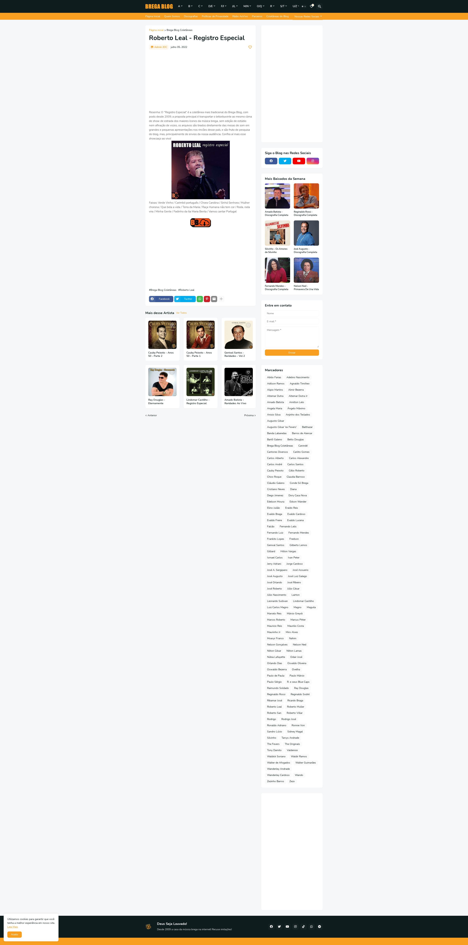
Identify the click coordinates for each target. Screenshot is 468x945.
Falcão (270, 526)
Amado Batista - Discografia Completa (276, 213)
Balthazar (307, 427)
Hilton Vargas (288, 551)
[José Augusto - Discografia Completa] (306, 233)
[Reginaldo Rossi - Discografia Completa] (306, 196)
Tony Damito (274, 750)
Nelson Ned (299, 644)
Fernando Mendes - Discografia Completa (276, 288)
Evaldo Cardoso (296, 514)
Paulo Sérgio (274, 682)
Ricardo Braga (295, 700)
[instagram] (313, 161)
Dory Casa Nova (297, 495)
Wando (299, 775)
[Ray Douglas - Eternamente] (162, 382)
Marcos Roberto (276, 619)
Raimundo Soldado (278, 688)
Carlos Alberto (275, 458)
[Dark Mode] (304, 6)
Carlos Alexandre (299, 458)
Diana (293, 489)
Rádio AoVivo (240, 16)
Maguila (311, 607)
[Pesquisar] (319, 6)
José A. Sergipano (277, 570)
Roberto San (274, 713)
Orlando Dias (274, 663)
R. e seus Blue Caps (298, 682)
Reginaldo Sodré (300, 694)
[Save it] (250, 47)
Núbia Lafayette (276, 657)
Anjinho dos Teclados (298, 414)
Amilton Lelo (296, 402)
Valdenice (292, 750)
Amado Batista (275, 402)
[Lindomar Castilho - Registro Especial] (200, 382)
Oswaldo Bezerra (277, 669)
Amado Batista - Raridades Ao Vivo (235, 401)
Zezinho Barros (275, 781)
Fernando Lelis (288, 526)
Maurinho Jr (273, 632)
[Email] (214, 299)
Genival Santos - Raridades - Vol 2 (234, 354)
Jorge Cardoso (294, 564)
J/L (233, 6)
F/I (222, 6)
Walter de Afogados (278, 762)
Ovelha (296, 669)
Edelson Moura (275, 501)
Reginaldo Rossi (276, 694)
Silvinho (271, 738)
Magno (297, 607)
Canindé (302, 445)
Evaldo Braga (274, 514)
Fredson (294, 539)
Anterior (152, 415)
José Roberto (274, 588)
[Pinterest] (207, 299)
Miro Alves (292, 632)
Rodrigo (271, 719)
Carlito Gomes (301, 452)
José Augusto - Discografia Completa (305, 250)
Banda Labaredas (277, 433)
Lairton (296, 595)
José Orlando (274, 582)
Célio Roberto (296, 470)
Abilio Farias (274, 377)
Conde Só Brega (299, 483)
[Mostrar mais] (221, 299)
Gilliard (271, 551)
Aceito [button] (14, 934)
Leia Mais (12, 927)
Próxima (249, 415)
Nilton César (274, 651)
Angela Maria (274, 408)
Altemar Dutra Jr (298, 396)
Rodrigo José (288, 719)
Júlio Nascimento (276, 595)
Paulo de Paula (275, 675)
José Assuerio (300, 570)
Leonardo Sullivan (277, 601)
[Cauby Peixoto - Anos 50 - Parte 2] (162, 335)
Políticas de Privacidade (215, 16)
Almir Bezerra (296, 390)
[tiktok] (303, 927)
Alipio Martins (275, 390)
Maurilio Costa (295, 626)
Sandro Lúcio (274, 731)
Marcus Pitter (298, 619)
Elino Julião (273, 508)
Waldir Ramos (299, 756)
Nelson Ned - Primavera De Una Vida (306, 288)
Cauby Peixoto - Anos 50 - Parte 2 (161, 354)
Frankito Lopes (275, 539)
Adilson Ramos (275, 383)
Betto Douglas (295, 439)
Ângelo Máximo (296, 408)
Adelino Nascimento (297, 377)
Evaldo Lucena (295, 520)
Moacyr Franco (275, 638)
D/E (210, 6)
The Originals (292, 744)
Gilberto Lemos (298, 545)
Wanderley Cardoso (278, 775)
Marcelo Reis (274, 613)
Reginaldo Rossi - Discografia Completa (305, 213)
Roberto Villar (295, 713)
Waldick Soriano (276, 756)
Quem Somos (172, 16)
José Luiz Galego (297, 576)
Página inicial (156, 30)
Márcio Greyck (295, 613)
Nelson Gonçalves (277, 644)
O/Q (259, 6)
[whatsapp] (311, 927)
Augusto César (275, 421)
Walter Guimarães (305, 762)
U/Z (295, 6)
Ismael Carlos (275, 557)
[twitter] (285, 161)
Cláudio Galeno (275, 483)
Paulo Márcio (297, 675)
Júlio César (293, 588)
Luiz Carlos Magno (277, 607)
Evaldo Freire (274, 520)
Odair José (296, 657)
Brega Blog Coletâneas (180, 30)
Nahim (292, 638)
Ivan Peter (293, 557)
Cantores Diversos (277, 452)
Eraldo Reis (291, 508)
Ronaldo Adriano (276, 725)
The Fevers (273, 744)
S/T (282, 6)
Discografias (191, 16)
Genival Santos (275, 545)
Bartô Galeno (274, 439)
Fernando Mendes (298, 532)
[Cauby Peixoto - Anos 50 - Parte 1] (200, 335)
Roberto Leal (187, 290)
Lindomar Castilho (303, 601)
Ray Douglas (301, 688)
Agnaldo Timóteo (300, 383)
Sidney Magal (295, 731)
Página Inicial (152, 16)
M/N (246, 6)
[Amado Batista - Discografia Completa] (277, 196)
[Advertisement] (200, 79)
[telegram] (319, 927)
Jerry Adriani (274, 564)
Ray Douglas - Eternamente (156, 401)
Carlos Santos (295, 464)
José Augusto (275, 576)
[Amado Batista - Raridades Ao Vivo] (238, 382)
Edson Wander (298, 501)
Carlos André (274, 464)
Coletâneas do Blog (277, 16)
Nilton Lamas (294, 651)
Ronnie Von (298, 725)
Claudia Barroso (296, 477)
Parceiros (257, 16)
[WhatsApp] (200, 299)
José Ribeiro (294, 582)
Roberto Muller (295, 706)
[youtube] (299, 161)
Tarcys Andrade (290, 738)
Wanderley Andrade (278, 769)
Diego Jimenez (275, 495)
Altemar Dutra (275, 396)
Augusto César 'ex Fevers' (282, 427)
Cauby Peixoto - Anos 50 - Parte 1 (199, 354)
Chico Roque (274, 477)
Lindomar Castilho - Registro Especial (198, 401)
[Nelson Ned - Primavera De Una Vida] (306, 270)
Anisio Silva (273, 414)
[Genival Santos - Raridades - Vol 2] (238, 335)
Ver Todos (181, 313)
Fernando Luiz (275, 532)
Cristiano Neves (276, 489)
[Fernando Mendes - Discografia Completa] (277, 270)
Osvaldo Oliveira (296, 663)
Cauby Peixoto (275, 470)
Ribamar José (274, 700)
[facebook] (271, 161)
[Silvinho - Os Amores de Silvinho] (277, 233)
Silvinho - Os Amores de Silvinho (276, 250)
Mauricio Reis (274, 626)
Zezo (292, 781)
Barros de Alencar (302, 433)
